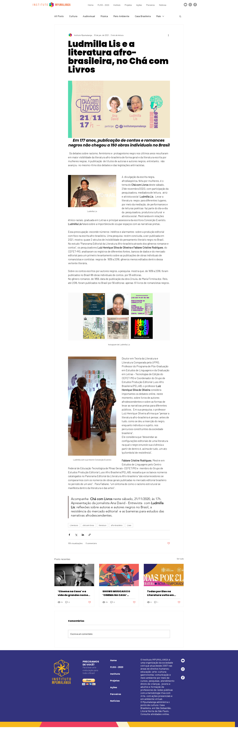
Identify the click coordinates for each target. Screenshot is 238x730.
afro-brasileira (116, 525)
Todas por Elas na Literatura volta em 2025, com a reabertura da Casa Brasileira (163, 593)
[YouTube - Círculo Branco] (183, 660)
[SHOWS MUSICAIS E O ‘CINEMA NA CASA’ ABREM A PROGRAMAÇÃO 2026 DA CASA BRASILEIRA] (119, 575)
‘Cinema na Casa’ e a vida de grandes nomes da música (74, 593)
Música (104, 16)
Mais (158, 16)
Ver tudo (180, 559)
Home (113, 660)
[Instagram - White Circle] (183, 669)
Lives (129, 525)
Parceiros (115, 694)
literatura (102, 525)
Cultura (73, 16)
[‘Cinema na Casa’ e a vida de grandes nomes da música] (74, 575)
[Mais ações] (168, 35)
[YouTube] (185, 4)
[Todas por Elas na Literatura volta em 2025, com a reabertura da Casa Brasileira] (164, 575)
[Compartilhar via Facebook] (69, 534)
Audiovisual (89, 16)
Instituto (115, 673)
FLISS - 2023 (116, 667)
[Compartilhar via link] (89, 534)
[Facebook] (195, 4)
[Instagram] (190, 4)
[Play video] (119, 109)
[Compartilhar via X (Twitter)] (76, 534)
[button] (180, 16)
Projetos (115, 680)
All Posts (59, 16)
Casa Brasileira (143, 16)
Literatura (74, 525)
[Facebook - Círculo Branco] (183, 677)
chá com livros (88, 525)
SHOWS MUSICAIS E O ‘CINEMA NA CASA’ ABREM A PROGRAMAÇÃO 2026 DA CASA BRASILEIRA (118, 593)
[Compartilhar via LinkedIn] (83, 534)
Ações (113, 687)
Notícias (115, 700)
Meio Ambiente (121, 16)
